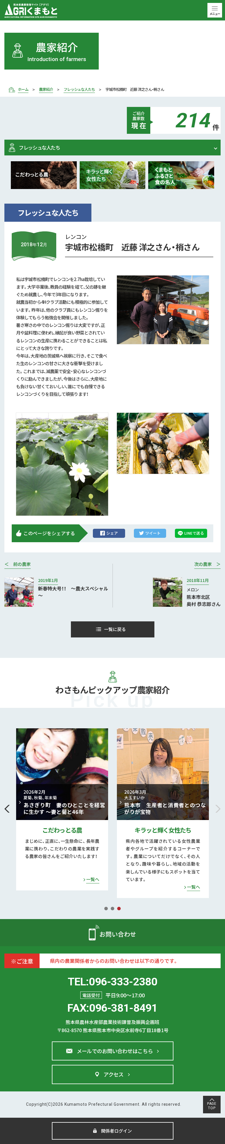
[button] (7, 809)
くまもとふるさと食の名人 (163, 830)
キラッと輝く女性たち (62, 830)
